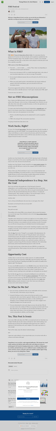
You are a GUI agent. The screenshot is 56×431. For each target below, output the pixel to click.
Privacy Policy (36, 402)
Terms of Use (33, 401)
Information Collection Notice (27, 402)
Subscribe (28, 398)
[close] (38, 382)
